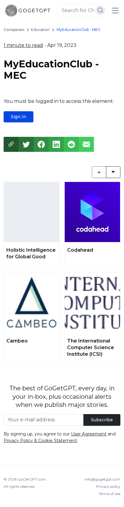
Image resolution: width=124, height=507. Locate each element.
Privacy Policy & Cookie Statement (40, 440)
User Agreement (89, 434)
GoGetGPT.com (32, 479)
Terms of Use (109, 493)
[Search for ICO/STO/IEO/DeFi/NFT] (100, 10)
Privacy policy (108, 486)
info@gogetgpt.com (102, 479)
